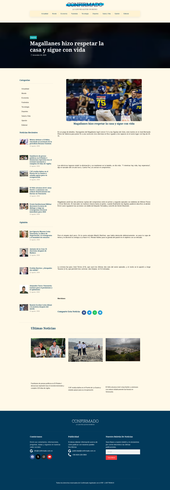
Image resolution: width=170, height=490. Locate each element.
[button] (33, 37)
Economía (64, 13)
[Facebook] (32, 456)
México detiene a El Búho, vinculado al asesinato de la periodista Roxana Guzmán (41, 142)
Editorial (126, 13)
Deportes (95, 13)
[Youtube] (49, 456)
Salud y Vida (107, 13)
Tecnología (85, 13)
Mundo (54, 13)
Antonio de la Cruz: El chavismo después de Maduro (38, 251)
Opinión (117, 13)
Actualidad (44, 13)
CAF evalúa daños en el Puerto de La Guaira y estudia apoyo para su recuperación (39, 174)
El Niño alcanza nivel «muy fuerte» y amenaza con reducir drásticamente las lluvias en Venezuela (40, 191)
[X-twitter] (38, 456)
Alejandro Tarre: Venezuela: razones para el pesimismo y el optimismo (41, 288)
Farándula (74, 13)
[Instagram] (43, 456)
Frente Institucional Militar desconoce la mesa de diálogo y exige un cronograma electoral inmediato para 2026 (41, 208)
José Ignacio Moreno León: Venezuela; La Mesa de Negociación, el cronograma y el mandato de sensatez (41, 234)
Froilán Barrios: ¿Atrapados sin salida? (41, 269)
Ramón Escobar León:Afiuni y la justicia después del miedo (41, 307)
